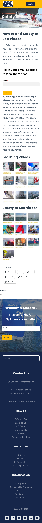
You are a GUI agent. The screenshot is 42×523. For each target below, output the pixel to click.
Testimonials (21, 494)
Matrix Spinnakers (21, 465)
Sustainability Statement (21, 487)
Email (8, 80)
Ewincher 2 (21, 497)
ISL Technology (21, 462)
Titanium (21, 458)
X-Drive (21, 455)
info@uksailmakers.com (24, 401)
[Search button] (36, 358)
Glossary (21, 433)
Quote (30, 4)
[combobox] (18, 358)
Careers (21, 490)
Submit (7, 337)
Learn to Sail (21, 423)
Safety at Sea (21, 419)
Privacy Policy (21, 483)
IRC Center (21, 426)
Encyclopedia (21, 430)
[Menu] (39, 4)
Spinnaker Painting (21, 437)
